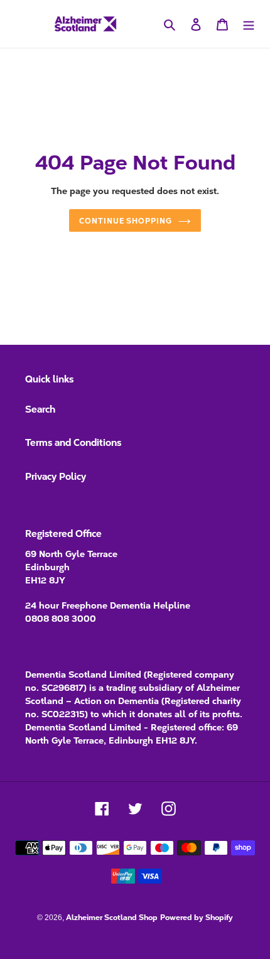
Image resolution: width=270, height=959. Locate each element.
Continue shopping (126, 220)
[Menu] (248, 24)
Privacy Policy (55, 476)
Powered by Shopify (196, 917)
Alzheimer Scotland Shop (112, 917)
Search (40, 408)
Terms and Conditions (73, 442)
